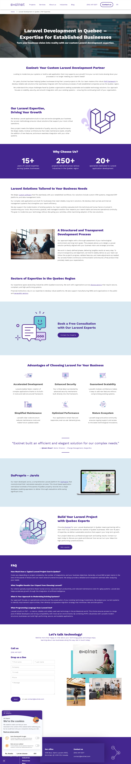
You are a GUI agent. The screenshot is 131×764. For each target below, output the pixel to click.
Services (42, 5)
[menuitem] (113, 747)
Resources (26, 761)
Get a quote (65, 547)
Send (15, 699)
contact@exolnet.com (35, 699)
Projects (32, 5)
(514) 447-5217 (92, 5)
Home (13, 11)
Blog (72, 5)
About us (52, 5)
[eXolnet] (17, 4)
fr (117, 5)
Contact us (106, 5)
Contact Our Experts (68, 335)
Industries (63, 5)
